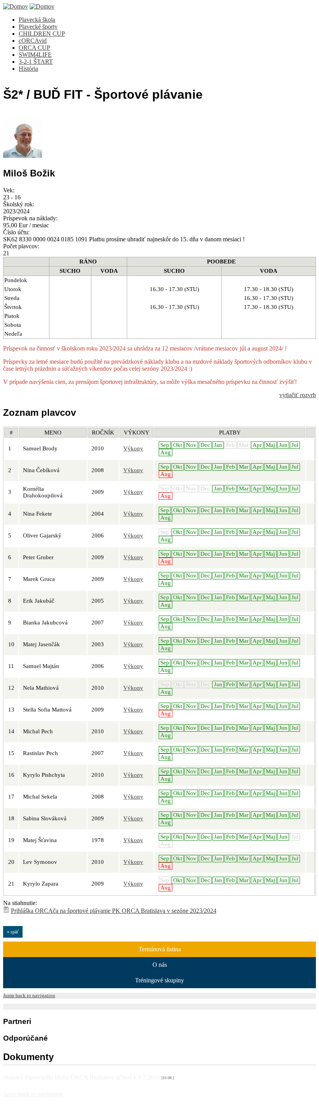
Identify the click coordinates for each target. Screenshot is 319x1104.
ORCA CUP (34, 47)
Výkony (133, 448)
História (28, 68)
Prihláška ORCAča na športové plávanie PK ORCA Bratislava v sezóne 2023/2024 (113, 910)
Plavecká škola (37, 19)
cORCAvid (33, 40)
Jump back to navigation (29, 995)
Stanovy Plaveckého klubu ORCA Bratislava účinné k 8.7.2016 (88, 1077)
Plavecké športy (38, 26)
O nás (159, 964)
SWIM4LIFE (35, 54)
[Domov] (15, 6)
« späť (13, 932)
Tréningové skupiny (159, 980)
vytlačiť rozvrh (297, 395)
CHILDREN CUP (42, 33)
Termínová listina (159, 949)
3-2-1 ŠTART (36, 61)
